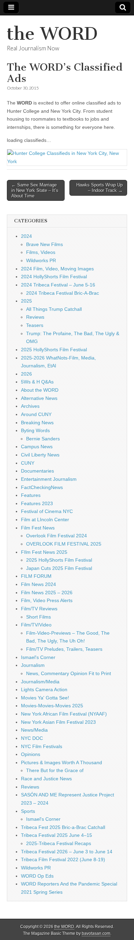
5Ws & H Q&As (37, 381)
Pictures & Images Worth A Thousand (61, 762)
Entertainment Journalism (49, 479)
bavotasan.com (96, 933)
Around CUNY (36, 414)
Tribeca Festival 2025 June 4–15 (56, 835)
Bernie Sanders (43, 438)
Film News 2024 (38, 584)
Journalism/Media (40, 681)
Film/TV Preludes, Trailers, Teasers (64, 649)
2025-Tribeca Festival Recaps (58, 843)
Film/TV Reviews (39, 608)
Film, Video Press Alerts (46, 600)
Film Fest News (38, 527)
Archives (30, 406)
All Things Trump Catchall (54, 309)
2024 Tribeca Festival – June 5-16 (58, 285)
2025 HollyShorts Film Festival (54, 349)
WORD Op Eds (37, 876)
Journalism (33, 665)
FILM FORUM (36, 576)
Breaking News (37, 422)
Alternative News (39, 398)
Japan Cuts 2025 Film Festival (59, 568)
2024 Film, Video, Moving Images (57, 268)
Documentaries (37, 471)
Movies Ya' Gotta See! (45, 697)
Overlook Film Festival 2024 (56, 535)
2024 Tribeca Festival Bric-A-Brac (62, 293)
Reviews (35, 317)
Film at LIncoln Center (45, 519)
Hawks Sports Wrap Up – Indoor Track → (99, 187)
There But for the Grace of (54, 770)
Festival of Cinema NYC (47, 511)
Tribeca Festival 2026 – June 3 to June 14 (66, 851)
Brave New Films (44, 244)
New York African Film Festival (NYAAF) (64, 714)
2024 (26, 236)
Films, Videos (40, 252)
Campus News (37, 446)
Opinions (30, 754)
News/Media (34, 730)
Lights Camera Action (44, 689)
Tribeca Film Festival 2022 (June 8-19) (63, 859)
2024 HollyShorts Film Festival (54, 276)
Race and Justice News (46, 778)
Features (31, 495)
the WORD (52, 33)
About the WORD (39, 390)
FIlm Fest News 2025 (44, 552)
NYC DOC (32, 738)
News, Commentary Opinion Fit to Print (68, 673)
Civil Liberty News (40, 454)
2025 (26, 301)
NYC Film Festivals (41, 746)
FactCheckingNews (42, 487)
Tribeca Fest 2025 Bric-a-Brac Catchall (63, 827)
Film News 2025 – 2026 (46, 592)
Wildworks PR (41, 260)
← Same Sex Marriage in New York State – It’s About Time (34, 190)
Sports (28, 811)
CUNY (27, 463)
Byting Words (35, 430)
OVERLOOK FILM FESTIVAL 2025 (63, 544)
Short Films (38, 617)
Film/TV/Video (36, 624)
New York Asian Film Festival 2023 (58, 722)
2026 (26, 374)
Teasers (34, 325)
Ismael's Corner (38, 657)
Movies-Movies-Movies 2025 (52, 705)
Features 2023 (37, 503)
